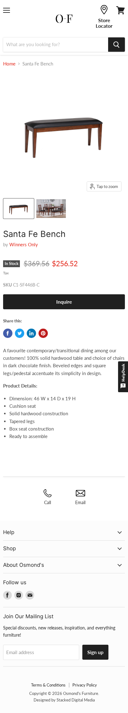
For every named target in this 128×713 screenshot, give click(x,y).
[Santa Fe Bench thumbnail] (18, 209)
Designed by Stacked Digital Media (64, 699)
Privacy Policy (84, 684)
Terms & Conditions (48, 684)
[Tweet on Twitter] (19, 333)
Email (80, 502)
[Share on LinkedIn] (31, 333)
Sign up (95, 652)
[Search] (116, 44)
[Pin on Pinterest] (43, 333)
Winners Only (23, 244)
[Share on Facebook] (7, 333)
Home (9, 63)
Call (47, 502)
